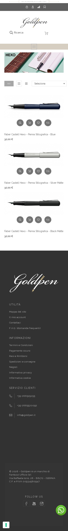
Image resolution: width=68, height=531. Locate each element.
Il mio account (17, 317)
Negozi (13, 367)
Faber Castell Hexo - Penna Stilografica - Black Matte (33, 231)
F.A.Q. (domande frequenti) (25, 328)
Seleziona (39, 83)
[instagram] (42, 503)
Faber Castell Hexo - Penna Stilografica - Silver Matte (33, 182)
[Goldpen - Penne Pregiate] (33, 23)
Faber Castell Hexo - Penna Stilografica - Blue (29, 134)
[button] (19, 83)
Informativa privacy (20, 372)
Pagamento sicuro (19, 350)
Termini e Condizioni (21, 345)
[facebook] (26, 503)
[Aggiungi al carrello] (29, 122)
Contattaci (15, 322)
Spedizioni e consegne (22, 361)
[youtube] (34, 503)
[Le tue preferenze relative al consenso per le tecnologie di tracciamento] (6, 525)
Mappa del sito (17, 311)
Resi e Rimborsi (18, 356)
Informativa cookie (20, 378)
